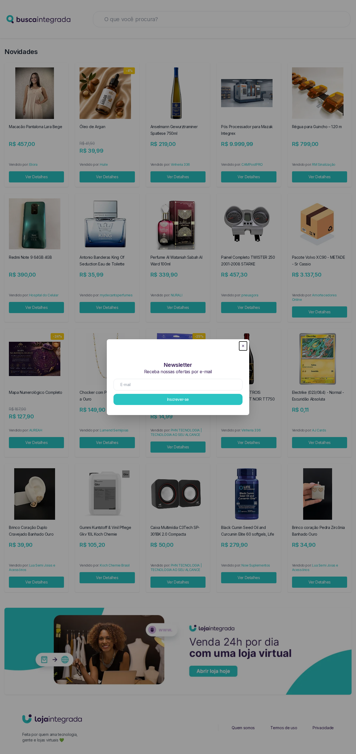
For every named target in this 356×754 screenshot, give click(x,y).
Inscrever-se (178, 399)
